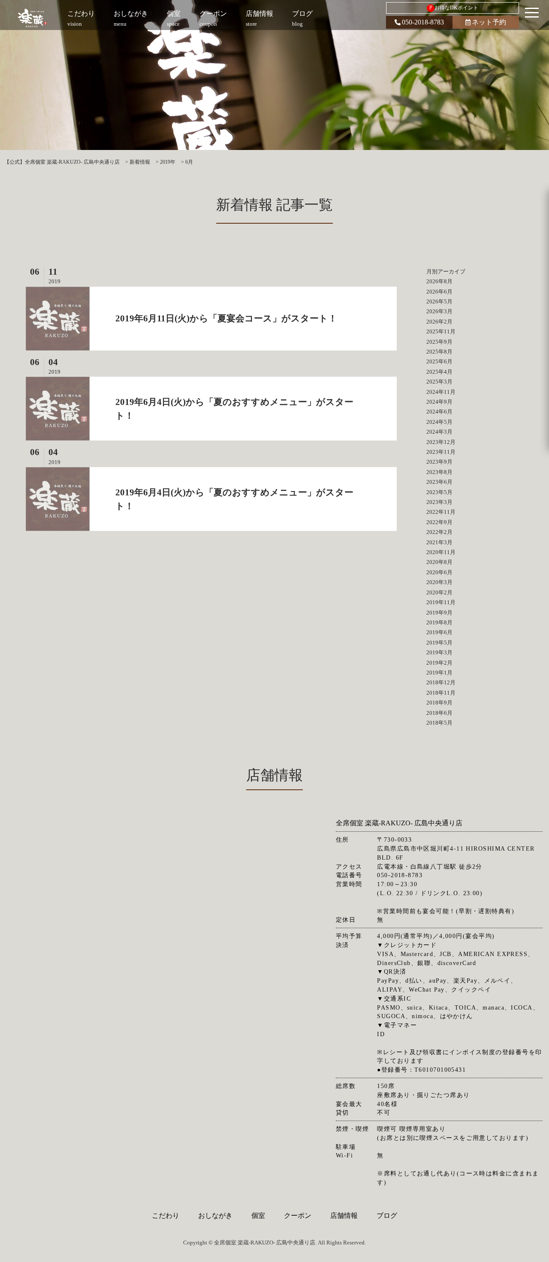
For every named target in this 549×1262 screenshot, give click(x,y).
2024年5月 (439, 422)
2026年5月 (439, 301)
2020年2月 (439, 592)
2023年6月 (439, 482)
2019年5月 (439, 642)
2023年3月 (439, 502)
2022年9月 (439, 522)
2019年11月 (440, 602)
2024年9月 (439, 402)
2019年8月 (439, 622)
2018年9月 (439, 702)
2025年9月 (439, 342)
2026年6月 (439, 291)
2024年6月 (439, 411)
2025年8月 (439, 351)
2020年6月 (439, 572)
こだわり (165, 1215)
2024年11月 (440, 392)
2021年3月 (439, 542)
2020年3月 (439, 582)
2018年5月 (439, 722)
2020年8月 (439, 562)
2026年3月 (439, 311)
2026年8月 (439, 281)
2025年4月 (439, 372)
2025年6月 (439, 361)
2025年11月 (440, 331)
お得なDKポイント (454, 8)
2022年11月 (440, 512)
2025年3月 (439, 381)
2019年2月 (439, 662)
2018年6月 (439, 713)
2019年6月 (439, 632)
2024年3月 (439, 432)
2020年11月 (440, 552)
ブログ (387, 1215)
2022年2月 (439, 532)
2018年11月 (440, 692)
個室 (258, 1215)
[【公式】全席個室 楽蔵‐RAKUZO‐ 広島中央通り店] (32, 18)
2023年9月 (439, 462)
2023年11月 (440, 452)
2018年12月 (440, 682)
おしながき (215, 1215)
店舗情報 (344, 1215)
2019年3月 (439, 652)
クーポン (297, 1215)
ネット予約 (489, 22)
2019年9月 (439, 612)
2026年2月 (439, 321)
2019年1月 (439, 672)
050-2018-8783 (423, 22)
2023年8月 (439, 472)
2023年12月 (440, 442)
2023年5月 (439, 492)
